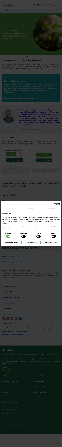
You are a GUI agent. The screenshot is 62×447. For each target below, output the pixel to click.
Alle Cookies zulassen (51, 242)
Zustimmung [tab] (10, 208)
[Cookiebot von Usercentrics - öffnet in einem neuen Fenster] (53, 203)
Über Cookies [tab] (51, 208)
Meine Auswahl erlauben (31, 242)
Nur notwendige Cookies (11, 242)
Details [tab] (31, 208)
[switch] (23, 236)
